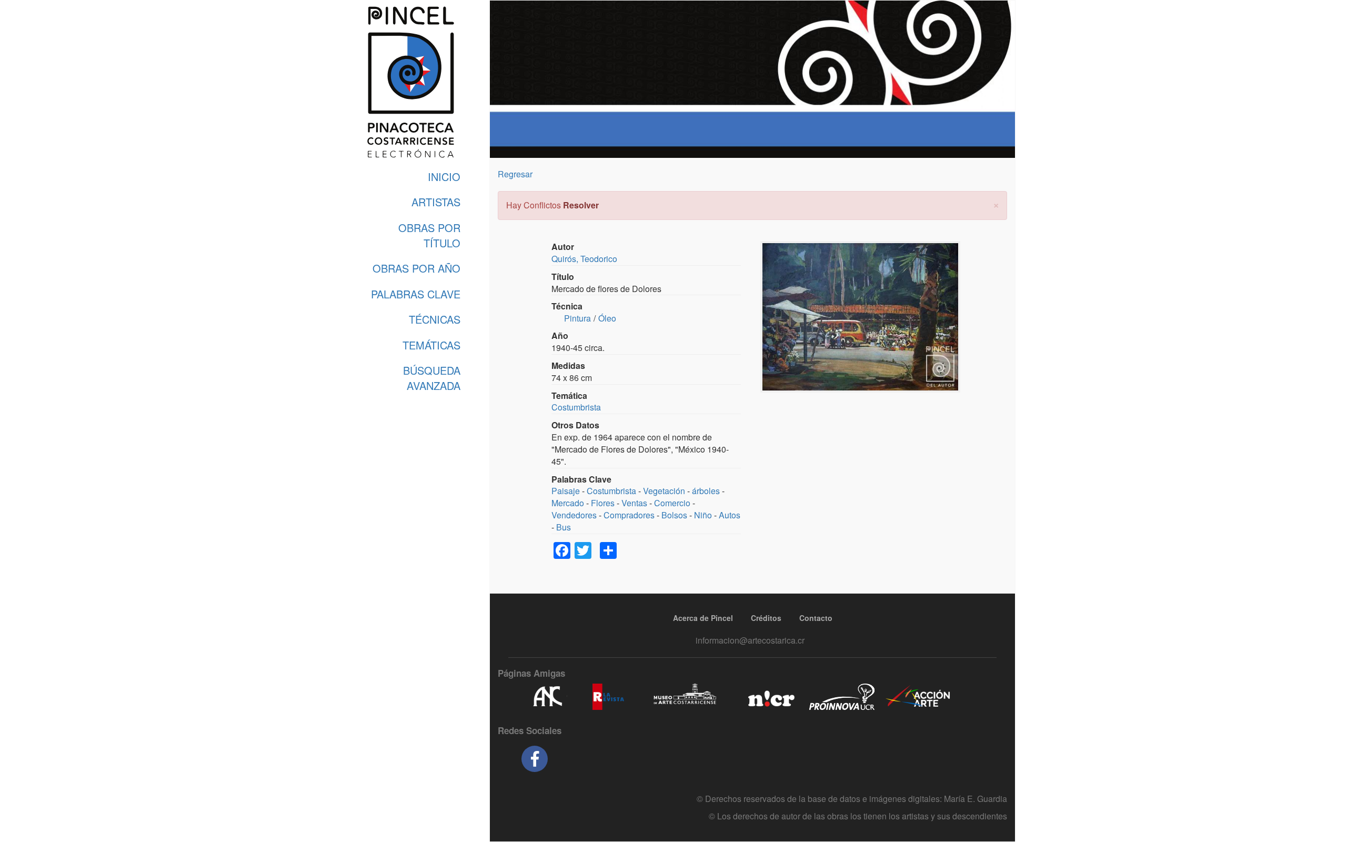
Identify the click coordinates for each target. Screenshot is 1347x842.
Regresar (515, 174)
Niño (703, 515)
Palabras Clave (415, 294)
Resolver (581, 205)
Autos (729, 515)
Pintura (577, 318)
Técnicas (434, 319)
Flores (603, 503)
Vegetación (664, 491)
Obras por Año (416, 268)
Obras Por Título (429, 235)
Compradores (629, 515)
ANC (547, 697)
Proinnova (841, 697)
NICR (770, 697)
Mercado (567, 503)
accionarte (918, 697)
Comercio (672, 503)
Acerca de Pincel (703, 618)
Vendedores (574, 515)
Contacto (815, 618)
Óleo (607, 318)
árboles (706, 491)
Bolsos (674, 515)
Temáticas (431, 345)
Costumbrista (576, 407)
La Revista (608, 697)
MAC (685, 697)
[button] (996, 203)
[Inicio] (410, 82)
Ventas (634, 503)
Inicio (444, 176)
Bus (563, 527)
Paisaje (565, 491)
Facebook (535, 758)
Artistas (435, 201)
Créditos (766, 618)
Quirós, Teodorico (584, 259)
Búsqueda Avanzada (431, 378)
